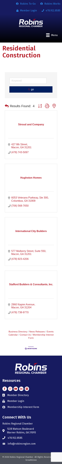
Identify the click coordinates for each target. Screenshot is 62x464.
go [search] (32, 89)
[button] (7, 106)
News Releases (37, 331)
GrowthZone (31, 460)
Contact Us (25, 335)
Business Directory (18, 331)
